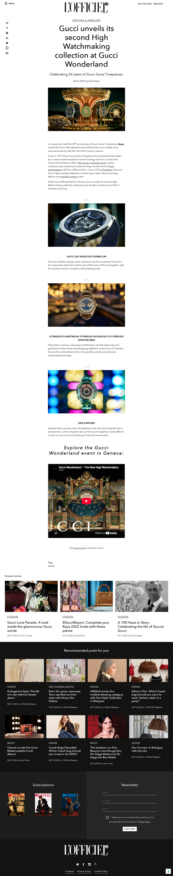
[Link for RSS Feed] (95, 864)
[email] (7, 23)
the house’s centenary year (91, 162)
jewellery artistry (69, 176)
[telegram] (7, 53)
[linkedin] (7, 38)
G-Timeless (106, 169)
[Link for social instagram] (89, 865)
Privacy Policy (144, 822)
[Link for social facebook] (83, 865)
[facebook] (7, 28)
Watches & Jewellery (86, 20)
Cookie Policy (101, 871)
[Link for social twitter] (77, 865)
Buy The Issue (145, 4)
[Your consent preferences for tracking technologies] (168, 871)
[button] (122, 225)
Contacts (69, 871)
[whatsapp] (7, 48)
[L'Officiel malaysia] (86, 8)
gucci (51, 566)
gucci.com (79, 548)
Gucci (121, 144)
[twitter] (7, 43)
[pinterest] (7, 33)
